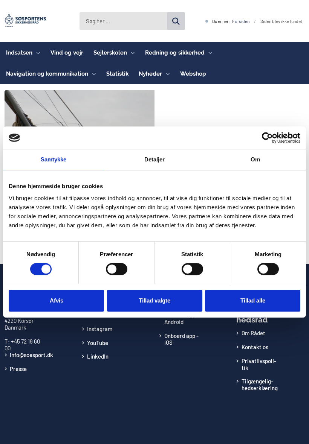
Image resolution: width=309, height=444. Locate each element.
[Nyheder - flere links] (166, 73)
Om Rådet (253, 333)
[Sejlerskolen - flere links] (131, 52)
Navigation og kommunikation (47, 73)
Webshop (193, 73)
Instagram (99, 328)
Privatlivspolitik (259, 364)
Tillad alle (252, 300)
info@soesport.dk (31, 354)
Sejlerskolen (110, 52)
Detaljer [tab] (154, 159)
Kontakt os (255, 347)
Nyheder (150, 73)
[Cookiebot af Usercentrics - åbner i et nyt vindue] (267, 137)
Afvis (56, 300)
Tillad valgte (154, 300)
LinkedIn (98, 356)
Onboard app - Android (181, 318)
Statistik (117, 73)
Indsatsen (19, 52)
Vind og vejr (66, 52)
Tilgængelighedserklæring (260, 384)
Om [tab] (255, 159)
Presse (18, 368)
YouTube (97, 342)
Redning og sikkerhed (175, 52)
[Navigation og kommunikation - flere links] (92, 73)
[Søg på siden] (176, 21)
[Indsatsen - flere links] (36, 52)
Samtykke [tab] (54, 159)
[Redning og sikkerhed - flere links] (209, 52)
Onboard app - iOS (181, 339)
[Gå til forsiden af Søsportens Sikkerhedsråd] (23, 21)
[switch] (116, 269)
